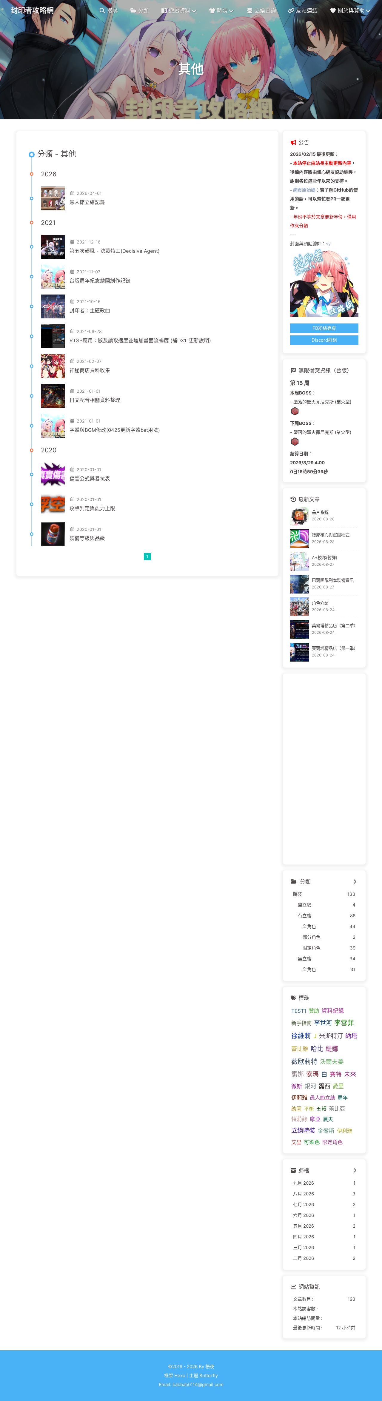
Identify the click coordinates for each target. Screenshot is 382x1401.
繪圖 (296, 1109)
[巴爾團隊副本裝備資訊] (299, 584)
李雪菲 (344, 1023)
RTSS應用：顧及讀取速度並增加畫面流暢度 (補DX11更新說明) (140, 340)
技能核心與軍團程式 (330, 534)
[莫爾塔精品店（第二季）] (299, 629)
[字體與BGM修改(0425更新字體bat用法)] (53, 426)
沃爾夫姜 (332, 1061)
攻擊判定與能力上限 (92, 508)
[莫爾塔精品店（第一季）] (299, 652)
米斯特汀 (331, 1036)
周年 (343, 1098)
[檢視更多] (355, 881)
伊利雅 (344, 1131)
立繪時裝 (303, 1130)
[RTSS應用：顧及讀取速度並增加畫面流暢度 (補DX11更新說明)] (53, 336)
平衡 (309, 1109)
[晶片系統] (299, 516)
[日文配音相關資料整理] (53, 396)
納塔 (351, 1036)
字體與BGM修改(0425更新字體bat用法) (115, 430)
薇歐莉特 (304, 1061)
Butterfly (208, 1375)
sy (328, 243)
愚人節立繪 (322, 1098)
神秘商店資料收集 (90, 370)
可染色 (312, 1142)
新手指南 (301, 1023)
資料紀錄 (332, 1010)
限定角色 (332, 1142)
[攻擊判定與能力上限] (53, 504)
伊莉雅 (299, 1097)
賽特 (336, 1074)
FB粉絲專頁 (324, 328)
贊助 (314, 1011)
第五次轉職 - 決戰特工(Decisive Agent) (115, 251)
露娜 (297, 1074)
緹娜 (332, 1048)
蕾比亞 (337, 1108)
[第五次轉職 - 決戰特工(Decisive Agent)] (53, 247)
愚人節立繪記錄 (87, 202)
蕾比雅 (299, 1049)
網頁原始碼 (304, 190)
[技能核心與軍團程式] (299, 538)
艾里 (296, 1142)
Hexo (179, 1375)
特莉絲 (299, 1119)
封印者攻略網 (32, 10)
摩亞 (315, 1119)
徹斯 (296, 1086)
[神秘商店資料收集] (53, 366)
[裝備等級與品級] (53, 534)
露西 (324, 1086)
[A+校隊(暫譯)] (299, 561)
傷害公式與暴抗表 (90, 479)
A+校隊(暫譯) (324, 557)
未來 (350, 1074)
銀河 (310, 1086)
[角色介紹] (299, 606)
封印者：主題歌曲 (90, 311)
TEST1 (298, 1011)
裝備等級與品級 (87, 538)
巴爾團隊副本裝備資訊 (333, 580)
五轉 (321, 1109)
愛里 (338, 1086)
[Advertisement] (324, 769)
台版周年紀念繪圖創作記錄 (100, 281)
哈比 (317, 1048)
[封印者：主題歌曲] (53, 306)
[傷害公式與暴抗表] (53, 474)
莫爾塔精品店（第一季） (335, 648)
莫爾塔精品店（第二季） (335, 625)
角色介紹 (320, 602)
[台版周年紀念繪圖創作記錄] (53, 277)
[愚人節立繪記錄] (53, 198)
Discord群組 (324, 340)
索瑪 (312, 1074)
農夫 (328, 1119)
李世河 (323, 1023)
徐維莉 (301, 1036)
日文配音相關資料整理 (95, 400)
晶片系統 (320, 512)
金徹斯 (326, 1130)
